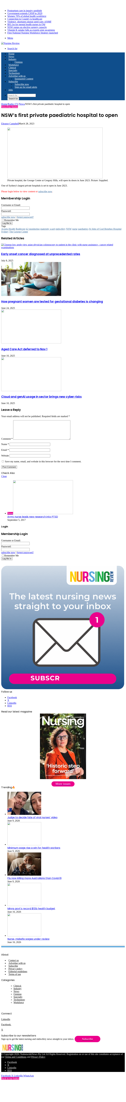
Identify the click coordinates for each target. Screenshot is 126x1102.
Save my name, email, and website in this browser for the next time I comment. (43, 461)
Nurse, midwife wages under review (28, 939)
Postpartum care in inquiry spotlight (24, 10)
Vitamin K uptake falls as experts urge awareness (31, 30)
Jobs (10, 90)
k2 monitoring (33, 229)
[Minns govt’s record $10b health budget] (24, 905)
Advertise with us (17, 76)
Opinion (19, 62)
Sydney (5, 231)
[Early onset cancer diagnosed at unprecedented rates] (63, 247)
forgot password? (25, 217)
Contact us (13, 960)
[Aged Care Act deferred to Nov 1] (31, 342)
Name (5, 444)
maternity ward (47, 229)
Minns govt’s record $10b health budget (31, 908)
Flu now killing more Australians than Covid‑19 (34, 878)
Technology (14, 73)
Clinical (12, 67)
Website (5, 455)
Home (4, 104)
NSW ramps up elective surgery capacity (27, 27)
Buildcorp (20, 229)
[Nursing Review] (10, 43)
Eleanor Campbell (10, 123)
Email (5, 450)
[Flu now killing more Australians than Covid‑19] (24, 874)
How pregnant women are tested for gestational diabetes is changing (52, 301)
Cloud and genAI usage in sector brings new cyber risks (41, 397)
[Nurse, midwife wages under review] (24, 935)
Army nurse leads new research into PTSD (32, 516)
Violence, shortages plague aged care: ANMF (29, 21)
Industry (12, 59)
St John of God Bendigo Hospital (105, 229)
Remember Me (11, 220)
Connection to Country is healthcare (24, 19)
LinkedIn (5, 1019)
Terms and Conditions (15, 1057)
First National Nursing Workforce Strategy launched (32, 32)
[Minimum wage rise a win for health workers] (24, 844)
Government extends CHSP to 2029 (24, 13)
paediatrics (83, 229)
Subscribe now (22, 84)
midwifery (60, 229)
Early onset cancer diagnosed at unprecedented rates (40, 254)
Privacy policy (15, 968)
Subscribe (13, 81)
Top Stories (12, 106)
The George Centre (18, 231)
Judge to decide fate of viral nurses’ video (32, 817)
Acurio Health (8, 229)
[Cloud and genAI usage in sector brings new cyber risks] (31, 390)
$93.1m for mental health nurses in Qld (26, 24)
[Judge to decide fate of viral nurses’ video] (24, 814)
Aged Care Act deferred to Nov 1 (24, 349)
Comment (7, 438)
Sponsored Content (24, 78)
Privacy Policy (38, 1057)
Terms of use (14, 974)
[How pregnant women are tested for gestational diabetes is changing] (31, 295)
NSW (69, 229)
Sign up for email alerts (26, 87)
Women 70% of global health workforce (26, 16)
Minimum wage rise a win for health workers (33, 848)
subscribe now (45, 191)
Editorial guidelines (17, 971)
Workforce (13, 65)
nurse (74, 229)
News (11, 56)
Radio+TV (13, 104)
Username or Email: (11, 205)
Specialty (12, 70)
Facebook (6, 1024)
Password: (6, 211)
